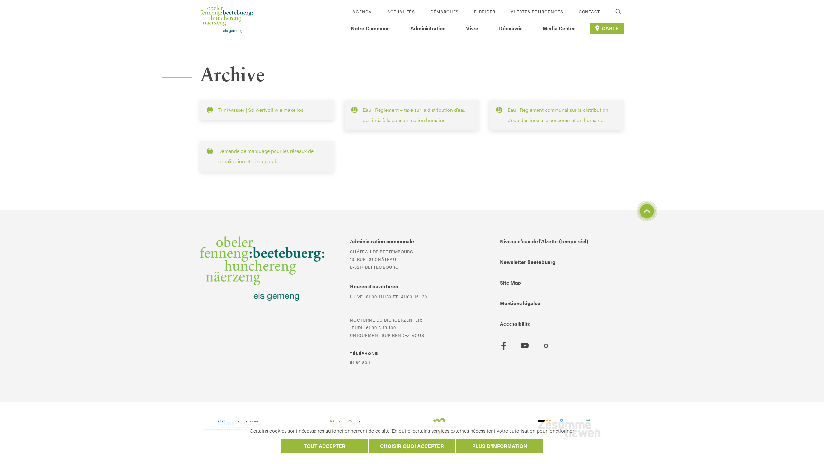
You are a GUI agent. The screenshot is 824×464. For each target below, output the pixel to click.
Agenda (362, 11)
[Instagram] (546, 346)
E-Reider (484, 11)
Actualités (401, 11)
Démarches (444, 11)
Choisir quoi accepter (412, 446)
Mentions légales (520, 303)
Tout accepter (324, 446)
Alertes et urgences (537, 11)
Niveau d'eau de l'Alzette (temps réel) (544, 241)
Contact (589, 11)
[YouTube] (525, 346)
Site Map (510, 282)
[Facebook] (504, 346)
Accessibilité (515, 323)
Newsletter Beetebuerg (528, 262)
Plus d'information (499, 446)
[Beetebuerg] (226, 22)
